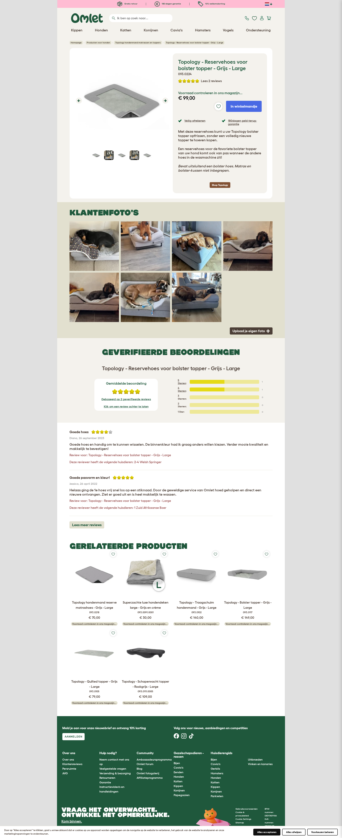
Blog (139, 768)
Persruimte (69, 768)
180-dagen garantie (171, 3)
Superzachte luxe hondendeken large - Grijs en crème (145, 607)
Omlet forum (145, 764)
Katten (178, 781)
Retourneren (107, 777)
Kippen (178, 786)
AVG (65, 773)
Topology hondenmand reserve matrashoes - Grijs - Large (94, 607)
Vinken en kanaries (260, 764)
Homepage (76, 42)
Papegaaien (182, 795)
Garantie (105, 782)
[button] (78, 100)
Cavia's (178, 767)
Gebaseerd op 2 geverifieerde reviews (126, 399)
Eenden (178, 772)
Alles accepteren (266, 832)
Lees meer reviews (87, 525)
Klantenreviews (72, 764)
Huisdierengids (221, 753)
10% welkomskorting (215, 3)
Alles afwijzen (294, 832)
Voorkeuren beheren (322, 832)
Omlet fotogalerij (148, 773)
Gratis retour (131, 3)
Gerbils (215, 768)
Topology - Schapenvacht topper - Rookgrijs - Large (145, 686)
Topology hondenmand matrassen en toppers (138, 42)
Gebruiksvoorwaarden (246, 809)
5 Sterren (182, 382)
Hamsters (217, 773)
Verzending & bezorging (115, 773)
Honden (179, 776)
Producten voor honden (98, 42)
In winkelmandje (244, 106)
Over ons (68, 759)
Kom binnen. (71, 821)
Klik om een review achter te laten (126, 406)
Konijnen (179, 790)
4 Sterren (182, 389)
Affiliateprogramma (150, 777)
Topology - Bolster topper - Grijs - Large (247, 607)
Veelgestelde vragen (112, 768)
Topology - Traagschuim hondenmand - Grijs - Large (196, 607)
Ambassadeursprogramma (154, 759)
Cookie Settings (243, 819)
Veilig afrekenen (194, 120)
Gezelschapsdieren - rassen (189, 754)
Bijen (177, 763)
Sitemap (239, 822)
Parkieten (217, 796)
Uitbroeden (255, 759)
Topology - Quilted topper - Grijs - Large (94, 686)
